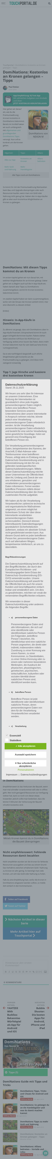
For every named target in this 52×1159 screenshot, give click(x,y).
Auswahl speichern (25, 755)
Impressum (11, 775)
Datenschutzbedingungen (34, 775)
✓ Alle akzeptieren (25, 746)
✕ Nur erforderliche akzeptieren (25, 764)
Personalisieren (26, 770)
